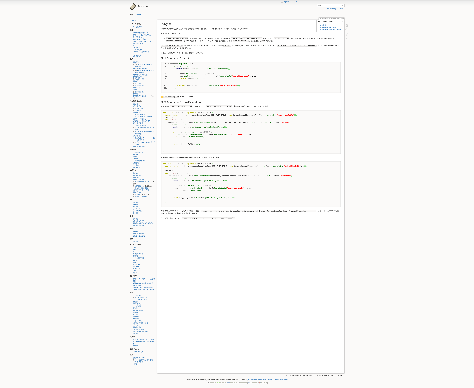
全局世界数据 (137, 304)
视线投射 (136, 308)
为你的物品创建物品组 (140, 68)
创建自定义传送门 (141, 196)
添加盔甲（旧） (138, 81)
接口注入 (136, 273)
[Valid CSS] (252, 383)
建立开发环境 (137, 37)
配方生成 (136, 165)
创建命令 (136, 202)
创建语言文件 (137, 56)
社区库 (135, 364)
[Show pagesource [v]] (347, 25)
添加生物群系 (139, 186)
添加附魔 (136, 94)
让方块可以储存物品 (139, 119)
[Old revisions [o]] (347, 30)
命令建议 (136, 207)
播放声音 (136, 319)
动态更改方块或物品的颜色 (141, 121)
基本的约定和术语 (139, 43)
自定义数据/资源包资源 (140, 323)
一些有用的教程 (138, 362)
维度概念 (136, 173)
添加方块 (136, 104)
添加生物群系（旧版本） (143, 188)
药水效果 (136, 314)
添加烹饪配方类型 (141, 300)
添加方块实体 (137, 112)
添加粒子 (136, 316)
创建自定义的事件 (139, 221)
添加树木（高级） (139, 179)
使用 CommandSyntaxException (331, 30)
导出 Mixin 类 (137, 266)
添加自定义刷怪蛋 (139, 233)
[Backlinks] (347, 34)
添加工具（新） (140, 85)
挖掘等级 (136, 302)
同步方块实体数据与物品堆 (144, 117)
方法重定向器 (139, 258)
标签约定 (136, 325)
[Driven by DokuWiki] (263, 383)
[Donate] (222, 383)
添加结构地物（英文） (142, 182)
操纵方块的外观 (138, 123)
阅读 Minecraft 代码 (139, 39)
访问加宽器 (136, 269)
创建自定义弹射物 (139, 235)
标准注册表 (138, 50)
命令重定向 (136, 209)
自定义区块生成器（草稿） (141, 190)
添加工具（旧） (138, 87)
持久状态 (138, 306)
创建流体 (136, 241)
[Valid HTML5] (242, 383)
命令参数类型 (137, 211)
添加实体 (136, 231)
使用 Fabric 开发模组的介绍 (142, 35)
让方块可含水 (139, 110)
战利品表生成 (137, 156)
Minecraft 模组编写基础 (140, 33)
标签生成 (136, 163)
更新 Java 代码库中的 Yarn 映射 (143, 339)
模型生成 (136, 159)
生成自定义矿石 (138, 175)
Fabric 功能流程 (138, 352)
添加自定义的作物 (139, 146)
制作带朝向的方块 (141, 108)
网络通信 (136, 312)
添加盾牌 (136, 90)
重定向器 (136, 256)
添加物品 (136, 62)
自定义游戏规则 (138, 321)
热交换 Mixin (137, 264)
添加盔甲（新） (140, 79)
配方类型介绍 (137, 295)
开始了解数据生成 (139, 152)
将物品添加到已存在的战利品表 (143, 223)
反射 (134, 271)
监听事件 (136, 219)
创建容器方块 (137, 136)
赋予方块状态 (137, 106)
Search (343, 5)
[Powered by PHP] (232, 383)
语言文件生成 (137, 167)
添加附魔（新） (140, 92)
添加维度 (138, 194)
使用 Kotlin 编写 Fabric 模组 (142, 41)
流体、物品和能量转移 (140, 331)
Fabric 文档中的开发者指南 (144, 360)
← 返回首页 (133, 20)
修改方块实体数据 (141, 114)
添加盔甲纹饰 (139, 83)
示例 (134, 262)
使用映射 (136, 346)
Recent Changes (331, 9)
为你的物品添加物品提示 (141, 75)
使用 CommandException (328, 27)
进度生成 (136, 154)
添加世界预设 (137, 192)
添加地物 (136, 177)
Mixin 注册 (136, 250)
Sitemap (341, 9)
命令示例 (136, 213)
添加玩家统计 (137, 327)
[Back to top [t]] (347, 39)
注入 (134, 252)
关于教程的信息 (138, 27)
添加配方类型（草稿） (142, 297)
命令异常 (138, 14)
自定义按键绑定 (138, 310)
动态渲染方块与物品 (139, 125)
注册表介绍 (136, 48)
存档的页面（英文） (139, 358)
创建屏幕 (136, 333)
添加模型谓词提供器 (139, 96)
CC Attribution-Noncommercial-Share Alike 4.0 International (268, 380)
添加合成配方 (137, 77)
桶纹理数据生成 (140, 161)
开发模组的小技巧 (139, 329)
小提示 (135, 260)
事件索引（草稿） (139, 225)
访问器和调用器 (138, 254)
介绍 (134, 247)
